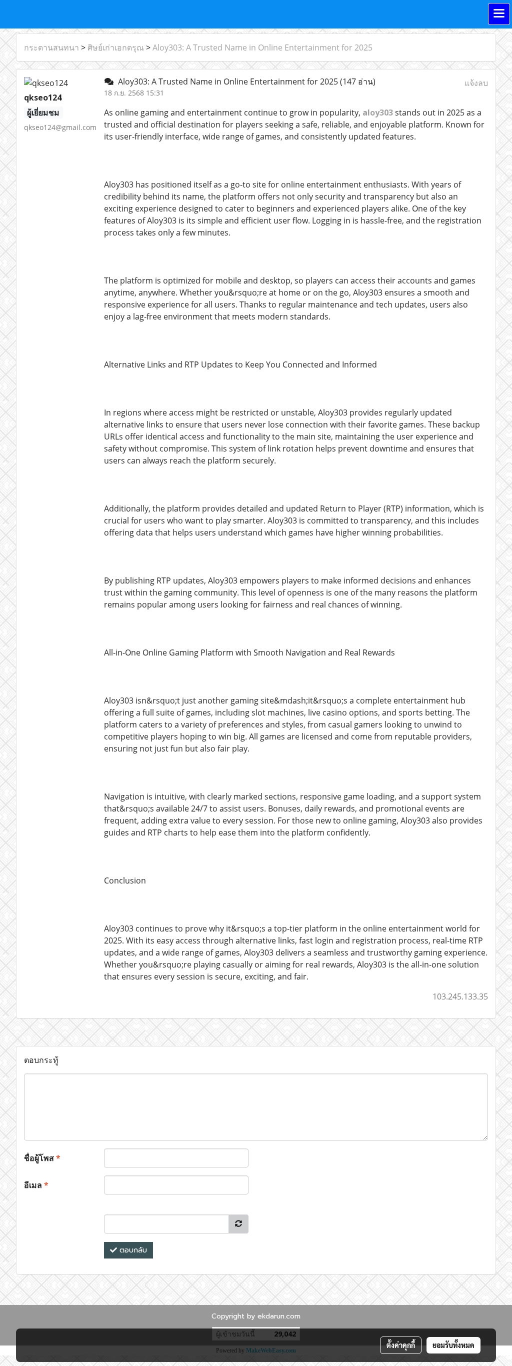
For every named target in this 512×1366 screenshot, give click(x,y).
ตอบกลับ (132, 1250)
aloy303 (377, 112)
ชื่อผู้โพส (42, 1158)
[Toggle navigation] (499, 14)
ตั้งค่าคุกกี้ (400, 1345)
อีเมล (36, 1185)
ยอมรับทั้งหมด (453, 1345)
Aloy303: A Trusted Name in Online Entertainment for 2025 (262, 47)
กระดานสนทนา (51, 47)
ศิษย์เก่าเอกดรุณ (116, 47)
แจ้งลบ (476, 83)
